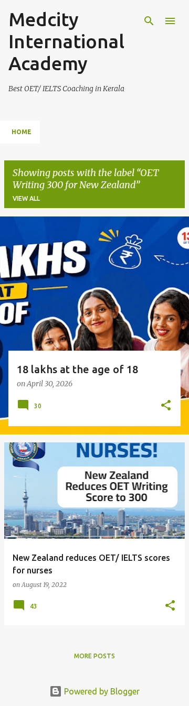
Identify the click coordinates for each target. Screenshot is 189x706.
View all (26, 198)
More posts (94, 656)
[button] (166, 406)
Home (22, 131)
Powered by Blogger (101, 691)
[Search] (149, 21)
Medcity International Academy (66, 41)
